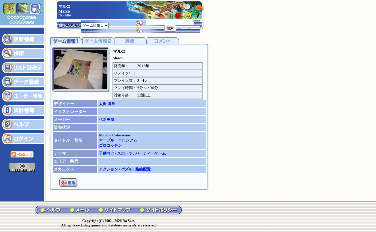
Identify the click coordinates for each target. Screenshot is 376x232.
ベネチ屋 (106, 119)
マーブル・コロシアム (118, 140)
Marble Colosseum (114, 135)
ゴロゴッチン (110, 145)
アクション (109, 169)
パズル (127, 169)
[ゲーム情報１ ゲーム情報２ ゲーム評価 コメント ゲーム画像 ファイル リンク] (95, 25)
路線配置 (143, 169)
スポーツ (125, 153)
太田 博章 (107, 103)
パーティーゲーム (150, 153)
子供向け (107, 153)
